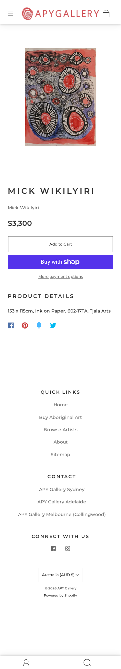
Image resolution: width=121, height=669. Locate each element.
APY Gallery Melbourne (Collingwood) (62, 514)
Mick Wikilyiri (23, 208)
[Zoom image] (60, 98)
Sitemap (60, 454)
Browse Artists (60, 430)
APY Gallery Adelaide (61, 502)
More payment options (60, 276)
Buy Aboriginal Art (60, 417)
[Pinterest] (25, 325)
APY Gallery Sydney (62, 489)
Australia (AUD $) (59, 574)
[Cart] (106, 13)
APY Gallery (66, 588)
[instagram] (68, 549)
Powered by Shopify (60, 595)
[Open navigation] (15, 13)
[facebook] (53, 549)
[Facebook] (11, 325)
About (61, 442)
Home (61, 405)
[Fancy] (39, 325)
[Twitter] (53, 325)
